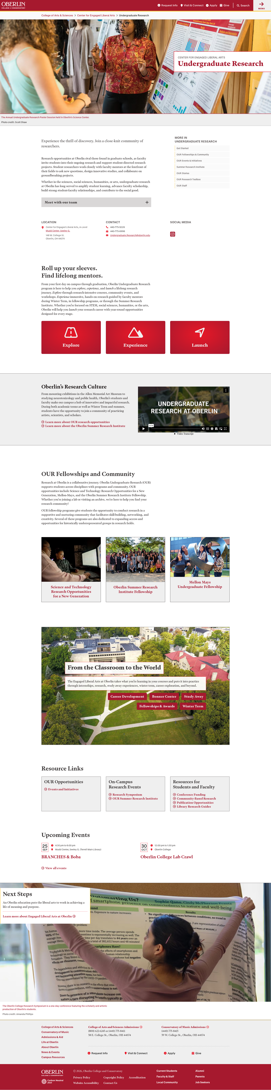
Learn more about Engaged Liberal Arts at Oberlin (37, 916)
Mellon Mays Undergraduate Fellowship (200, 584)
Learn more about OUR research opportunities (77, 422)
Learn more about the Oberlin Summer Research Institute (85, 426)
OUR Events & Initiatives (189, 160)
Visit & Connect (193, 5)
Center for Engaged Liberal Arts (96, 15)
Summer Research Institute (191, 167)
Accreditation (137, 1077)
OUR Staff (182, 185)
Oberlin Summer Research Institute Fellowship (135, 589)
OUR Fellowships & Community (193, 154)
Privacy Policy (81, 1077)
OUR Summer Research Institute (135, 798)
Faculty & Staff (165, 1076)
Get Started (183, 148)
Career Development (127, 696)
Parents (200, 1076)
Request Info (169, 5)
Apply (213, 5)
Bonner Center (164, 696)
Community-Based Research (196, 798)
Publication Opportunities (195, 802)
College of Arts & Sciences (57, 15)
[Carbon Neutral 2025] (52, 1082)
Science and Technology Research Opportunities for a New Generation (71, 591)
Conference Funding (191, 794)
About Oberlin (49, 1047)
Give (226, 5)
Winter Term (193, 706)
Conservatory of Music (55, 1031)
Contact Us (110, 1083)
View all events (55, 868)
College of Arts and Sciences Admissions (113, 1027)
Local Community (167, 1082)
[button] (241, 5)
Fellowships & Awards (157, 706)
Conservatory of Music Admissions (184, 1027)
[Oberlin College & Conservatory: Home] (13, 5)
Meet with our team (61, 202)
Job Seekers (202, 1082)
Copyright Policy (114, 1077)
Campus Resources (53, 1057)
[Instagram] (172, 234)
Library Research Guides (194, 806)
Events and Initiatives (63, 789)
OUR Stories (183, 173)
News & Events (50, 1052)
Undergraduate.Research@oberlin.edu (130, 235)
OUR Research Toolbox (189, 179)
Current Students (167, 1070)
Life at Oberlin (49, 1042)
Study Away (193, 696)
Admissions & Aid (52, 1036)
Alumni (199, 1070)
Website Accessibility (86, 1083)
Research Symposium (127, 794)
